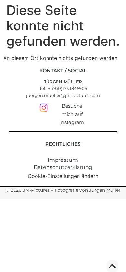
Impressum (63, 160)
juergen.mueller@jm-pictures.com (63, 95)
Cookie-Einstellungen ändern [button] (63, 176)
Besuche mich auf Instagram (71, 114)
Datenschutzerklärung (63, 167)
